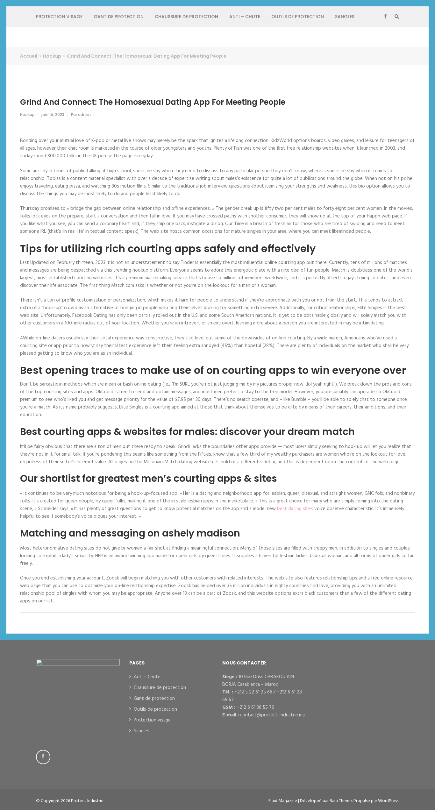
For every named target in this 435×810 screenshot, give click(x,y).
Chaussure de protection (186, 16)
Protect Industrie (87, 801)
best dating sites (295, 509)
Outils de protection (297, 16)
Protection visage (59, 16)
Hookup (27, 114)
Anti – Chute (244, 16)
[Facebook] (385, 16)
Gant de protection (119, 16)
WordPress (388, 801)
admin (84, 114)
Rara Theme (341, 801)
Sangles (344, 16)
